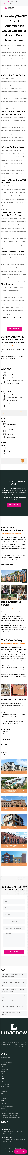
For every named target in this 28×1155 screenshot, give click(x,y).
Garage (4, 1096)
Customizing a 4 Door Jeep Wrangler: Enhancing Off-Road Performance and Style (13, 981)
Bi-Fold (4, 1076)
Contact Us (5, 1111)
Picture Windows (11, 394)
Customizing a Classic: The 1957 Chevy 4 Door (13, 986)
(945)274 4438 (7, 1141)
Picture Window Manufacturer (10, 1120)
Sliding (4, 1071)
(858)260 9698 (7, 1133)
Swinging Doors (11, 437)
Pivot (3, 1093)
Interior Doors (10, 454)
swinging (4, 1091)
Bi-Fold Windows (11, 406)
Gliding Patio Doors (11, 424)
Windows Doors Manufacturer (10, 1113)
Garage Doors (10, 451)
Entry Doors (10, 434)
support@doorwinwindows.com (14, 4)
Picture (4, 1060)
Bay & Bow (5, 1067)
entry (3, 1089)
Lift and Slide (5, 1084)
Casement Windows (12, 377)
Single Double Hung (7, 1062)
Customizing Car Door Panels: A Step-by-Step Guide (13, 996)
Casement (5, 1074)
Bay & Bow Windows (12, 375)
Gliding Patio (5, 1086)
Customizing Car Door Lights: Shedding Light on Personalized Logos (13, 990)
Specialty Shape (6, 1057)
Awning (4, 1064)
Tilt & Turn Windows (12, 400)
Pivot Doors (10, 448)
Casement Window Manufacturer (11, 1118)
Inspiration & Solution (8, 1106)
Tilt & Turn (5, 1069)
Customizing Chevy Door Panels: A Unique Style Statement (12, 1007)
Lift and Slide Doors (10, 431)
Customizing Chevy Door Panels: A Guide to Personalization (13, 1002)
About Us (4, 1104)
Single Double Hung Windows (14, 397)
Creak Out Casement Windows (15, 380)
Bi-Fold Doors (10, 427)
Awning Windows (11, 372)
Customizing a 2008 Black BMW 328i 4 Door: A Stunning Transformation (13, 975)
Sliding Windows (11, 403)
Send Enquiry (20, 1151)
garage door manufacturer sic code (11, 317)
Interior (4, 1098)
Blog (3, 1108)
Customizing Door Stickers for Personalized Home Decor (13, 1013)
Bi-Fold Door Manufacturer (9, 1115)
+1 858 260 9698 (14, 1)
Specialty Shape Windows (13, 383)
